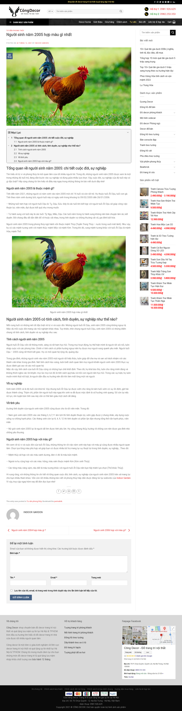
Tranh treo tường (148, 145)
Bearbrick (144, 167)
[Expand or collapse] (128, 132)
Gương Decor (146, 101)
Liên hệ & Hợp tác (156, 22)
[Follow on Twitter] (160, 2)
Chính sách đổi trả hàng (75, 689)
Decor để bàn (146, 128)
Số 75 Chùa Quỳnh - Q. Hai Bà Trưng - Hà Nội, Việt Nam (95, 701)
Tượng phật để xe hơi (74, 652)
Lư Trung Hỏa (146, 85)
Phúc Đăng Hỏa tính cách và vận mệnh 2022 (155, 78)
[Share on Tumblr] (79, 491)
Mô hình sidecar (148, 118)
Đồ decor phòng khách (151, 112)
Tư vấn (133, 22)
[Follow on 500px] (174, 2)
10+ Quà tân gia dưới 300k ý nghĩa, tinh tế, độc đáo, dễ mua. (157, 51)
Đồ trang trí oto (147, 172)
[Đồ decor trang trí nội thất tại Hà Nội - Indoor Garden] (24, 11)
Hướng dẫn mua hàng (124, 689)
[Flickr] (171, 2)
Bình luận (15, 553)
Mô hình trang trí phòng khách (78, 632)
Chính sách (122, 22)
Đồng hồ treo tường (149, 134)
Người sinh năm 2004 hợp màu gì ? (28, 530)
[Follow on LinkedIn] (168, 2)
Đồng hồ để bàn (147, 107)
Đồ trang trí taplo (72, 647)
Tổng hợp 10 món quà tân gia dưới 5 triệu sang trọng (157, 60)
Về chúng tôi (37, 689)
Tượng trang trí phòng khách (78, 627)
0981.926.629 (168, 9)
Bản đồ (142, 22)
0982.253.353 (168, 14)
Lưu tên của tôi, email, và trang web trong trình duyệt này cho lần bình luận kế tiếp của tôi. (55, 590)
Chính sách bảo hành (53, 689)
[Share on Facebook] (58, 491)
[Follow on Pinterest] (166, 2)
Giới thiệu (97, 22)
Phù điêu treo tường (150, 156)
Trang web (96, 577)
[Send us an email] (163, 2)
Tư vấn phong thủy (15, 31)
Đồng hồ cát (146, 150)
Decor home (85, 22)
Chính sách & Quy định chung (100, 689)
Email (54, 577)
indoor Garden (42, 43)
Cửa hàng (109, 22)
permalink (58, 501)
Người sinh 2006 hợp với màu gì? (110, 530)
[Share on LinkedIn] (74, 491)
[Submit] (121, 11)
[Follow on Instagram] (157, 2)
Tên (12, 577)
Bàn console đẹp (148, 139)
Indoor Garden (124, 478)
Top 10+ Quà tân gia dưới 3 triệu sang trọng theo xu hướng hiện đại (156, 69)
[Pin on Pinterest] (68, 491)
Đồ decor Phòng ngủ (150, 123)
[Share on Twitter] (63, 491)
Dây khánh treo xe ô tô (75, 642)
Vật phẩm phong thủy (150, 161)
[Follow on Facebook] (155, 2)
